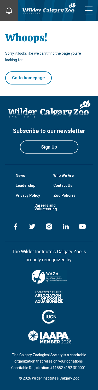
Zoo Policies (64, 195)
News (20, 175)
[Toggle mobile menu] (89, 10)
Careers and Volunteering (45, 207)
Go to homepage (28, 77)
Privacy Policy (28, 195)
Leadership (25, 185)
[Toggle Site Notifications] (9, 10)
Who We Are (63, 175)
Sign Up (49, 147)
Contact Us (62, 185)
